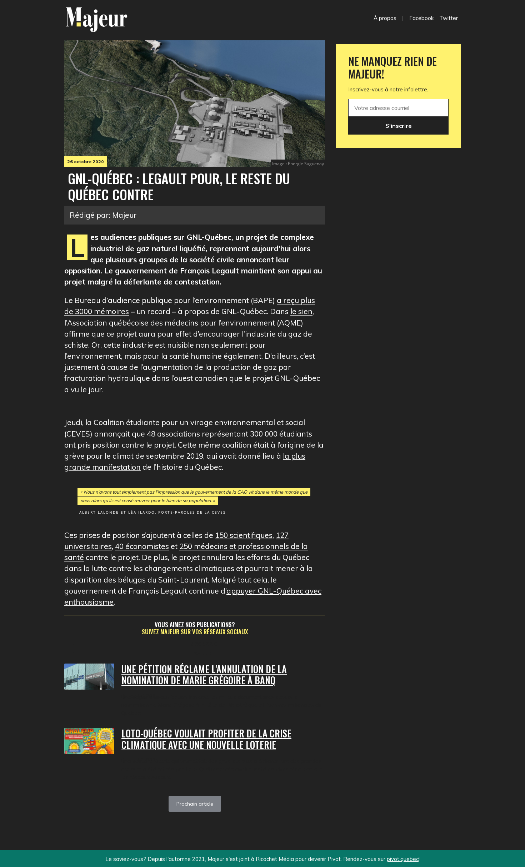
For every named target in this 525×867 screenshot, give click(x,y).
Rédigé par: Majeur (103, 215)
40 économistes (142, 546)
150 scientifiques (243, 535)
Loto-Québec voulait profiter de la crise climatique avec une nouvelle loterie (206, 739)
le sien (301, 311)
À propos (385, 18)
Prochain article (194, 804)
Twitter (448, 18)
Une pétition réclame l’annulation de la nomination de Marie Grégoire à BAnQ (204, 674)
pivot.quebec (403, 859)
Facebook (421, 18)
